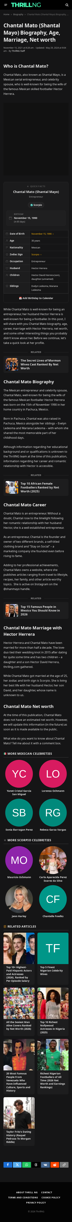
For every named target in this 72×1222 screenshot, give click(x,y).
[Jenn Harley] (19, 901)
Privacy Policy (36, 1202)
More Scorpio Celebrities (29, 840)
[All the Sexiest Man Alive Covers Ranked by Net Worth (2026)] (19, 1012)
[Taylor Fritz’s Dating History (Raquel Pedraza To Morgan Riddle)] (19, 1121)
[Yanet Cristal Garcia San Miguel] (19, 778)
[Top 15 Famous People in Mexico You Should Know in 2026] (36, 610)
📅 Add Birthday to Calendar (36, 298)
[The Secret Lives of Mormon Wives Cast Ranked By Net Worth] (36, 364)
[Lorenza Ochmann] (53, 778)
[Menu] (5, 4)
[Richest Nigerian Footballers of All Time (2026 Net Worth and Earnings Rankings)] (53, 1066)
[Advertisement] (36, 139)
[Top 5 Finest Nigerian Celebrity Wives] (53, 959)
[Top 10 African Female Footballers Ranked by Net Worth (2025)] (36, 487)
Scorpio (36, 254)
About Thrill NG (27, 1192)
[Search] (67, 5)
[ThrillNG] (26, 5)
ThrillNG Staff (18, 50)
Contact (46, 1192)
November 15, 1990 (42, 233)
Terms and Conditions (23, 1197)
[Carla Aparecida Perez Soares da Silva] (53, 864)
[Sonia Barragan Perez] (19, 815)
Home (6, 14)
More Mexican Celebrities (30, 754)
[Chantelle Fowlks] (53, 901)
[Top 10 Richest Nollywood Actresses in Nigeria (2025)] (53, 1012)
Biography (18, 14)
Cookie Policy (51, 1197)
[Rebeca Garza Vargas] (53, 815)
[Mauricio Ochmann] (19, 864)
